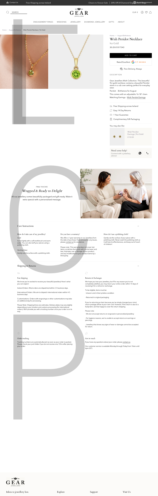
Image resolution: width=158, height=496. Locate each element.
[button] (43, 22)
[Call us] (147, 153)
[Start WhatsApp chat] (140, 153)
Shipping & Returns (26, 265)
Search (15, 12)
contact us (69, 242)
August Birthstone (15, 30)
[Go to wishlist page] (146, 12)
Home (4, 30)
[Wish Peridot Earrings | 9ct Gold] (117, 137)
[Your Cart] (150, 12)
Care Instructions (25, 226)
